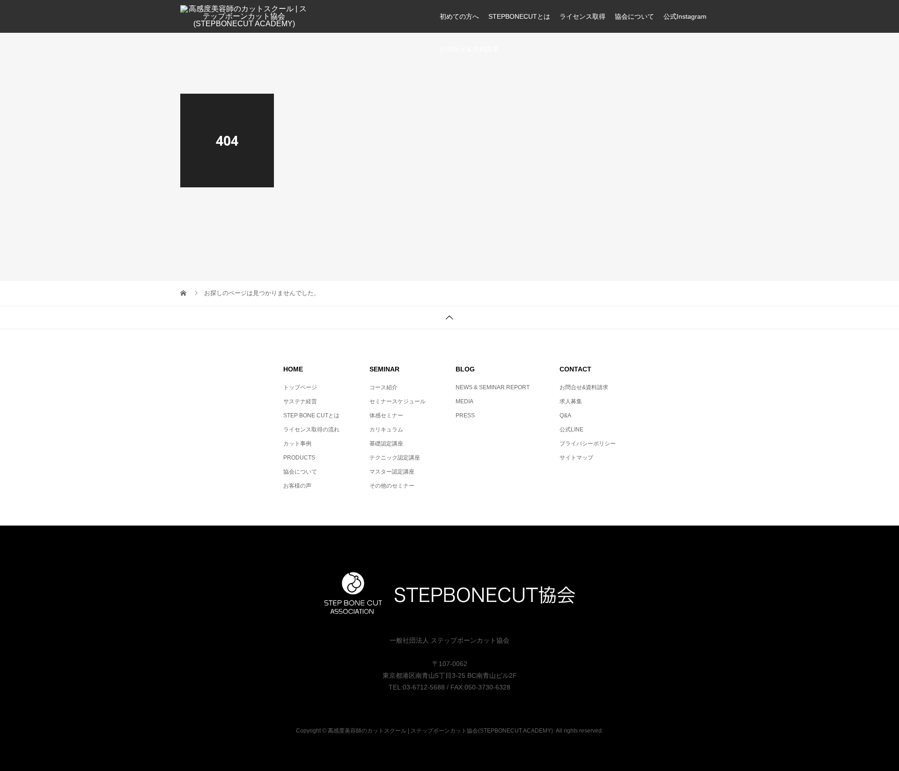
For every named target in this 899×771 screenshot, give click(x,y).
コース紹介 (383, 387)
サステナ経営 (300, 401)
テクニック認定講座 (394, 457)
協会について (634, 16)
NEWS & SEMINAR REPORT (493, 387)
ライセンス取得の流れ (311, 429)
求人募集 (571, 401)
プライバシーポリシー (588, 443)
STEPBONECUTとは (519, 16)
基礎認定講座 (386, 443)
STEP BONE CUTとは (311, 415)
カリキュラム (386, 429)
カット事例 (297, 443)
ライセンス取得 (582, 16)
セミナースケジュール (397, 401)
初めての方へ (459, 16)
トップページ (300, 387)
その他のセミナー (391, 485)
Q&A (565, 415)
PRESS (465, 415)
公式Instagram (685, 16)
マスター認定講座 (391, 471)
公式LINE (571, 429)
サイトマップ (576, 457)
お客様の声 (297, 485)
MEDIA (464, 401)
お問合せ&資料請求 (584, 387)
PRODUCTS (299, 457)
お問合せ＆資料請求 (469, 49)
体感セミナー (386, 415)
